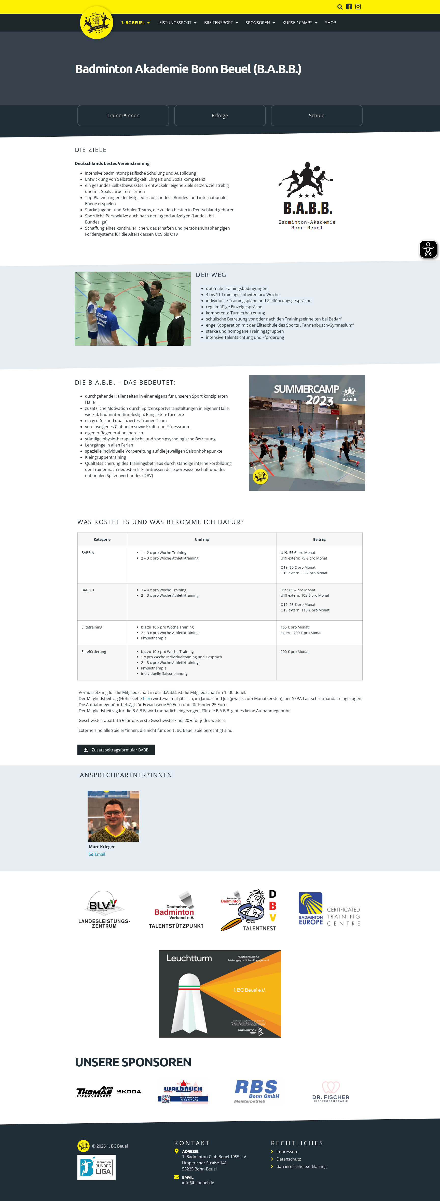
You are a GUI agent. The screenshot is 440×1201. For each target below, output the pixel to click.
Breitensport (218, 22)
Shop (330, 22)
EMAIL (187, 1177)
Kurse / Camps (297, 22)
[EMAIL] (176, 1177)
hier (146, 698)
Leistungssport (174, 22)
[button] (340, 7)
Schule (316, 115)
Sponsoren (258, 22)
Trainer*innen (123, 115)
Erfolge (220, 115)
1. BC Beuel (133, 22)
